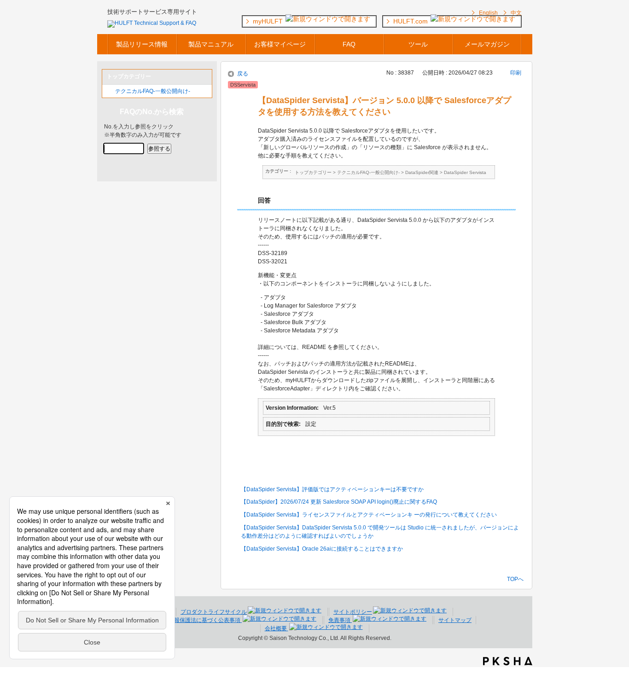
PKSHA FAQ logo (507, 661)
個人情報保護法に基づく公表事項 (199, 620)
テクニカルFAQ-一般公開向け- (152, 91)
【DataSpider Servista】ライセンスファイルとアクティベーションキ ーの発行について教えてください (369, 514)
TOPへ (515, 579)
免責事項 (340, 620)
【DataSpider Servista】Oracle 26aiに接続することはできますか (322, 549)
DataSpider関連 (421, 172)
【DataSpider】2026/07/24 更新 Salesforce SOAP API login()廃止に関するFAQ (339, 502)
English (488, 13)
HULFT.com (411, 21)
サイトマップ (455, 620)
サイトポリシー (352, 612)
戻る (242, 73)
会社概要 (276, 628)
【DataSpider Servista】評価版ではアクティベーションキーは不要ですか (332, 489)
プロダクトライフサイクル (214, 612)
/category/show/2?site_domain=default (109, 91)
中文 (516, 13)
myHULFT (269, 21)
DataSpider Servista (465, 172)
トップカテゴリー (313, 172)
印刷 (515, 73)
